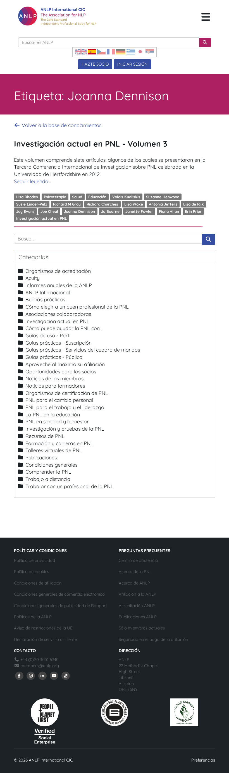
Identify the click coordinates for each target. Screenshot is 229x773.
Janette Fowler (139, 211)
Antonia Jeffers (163, 204)
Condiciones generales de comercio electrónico (59, 594)
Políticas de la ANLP (33, 616)
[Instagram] (31, 675)
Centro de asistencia (138, 560)
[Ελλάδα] (131, 51)
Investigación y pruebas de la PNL (64, 429)
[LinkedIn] (42, 675)
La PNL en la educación (52, 414)
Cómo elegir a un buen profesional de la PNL (77, 307)
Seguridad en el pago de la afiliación (153, 639)
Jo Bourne (110, 211)
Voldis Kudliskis (126, 196)
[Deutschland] (120, 51)
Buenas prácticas (45, 299)
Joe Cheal (49, 211)
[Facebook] (19, 675)
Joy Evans (25, 211)
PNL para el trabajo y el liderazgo (64, 407)
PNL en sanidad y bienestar (57, 421)
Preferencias (203, 760)
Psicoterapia (55, 196)
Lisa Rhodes (27, 196)
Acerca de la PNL (135, 571)
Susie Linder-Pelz (31, 204)
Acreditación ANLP (137, 605)
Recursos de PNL (45, 436)
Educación (97, 196)
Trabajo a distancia (47, 479)
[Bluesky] (65, 675)
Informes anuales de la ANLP (58, 285)
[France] (111, 51)
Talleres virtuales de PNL (53, 450)
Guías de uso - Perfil (48, 335)
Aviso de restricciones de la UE (43, 628)
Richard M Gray (67, 204)
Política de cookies (31, 571)
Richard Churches (102, 204)
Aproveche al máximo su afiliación (65, 364)
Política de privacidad (34, 560)
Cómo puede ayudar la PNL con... (63, 328)
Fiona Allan (169, 211)
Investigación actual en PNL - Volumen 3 (90, 144)
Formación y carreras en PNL (59, 443)
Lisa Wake (133, 204)
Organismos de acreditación (58, 271)
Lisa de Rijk (193, 204)
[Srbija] (149, 51)
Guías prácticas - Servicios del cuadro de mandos (82, 350)
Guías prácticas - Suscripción (58, 343)
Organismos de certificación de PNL (66, 393)
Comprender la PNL (48, 472)
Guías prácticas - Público (53, 357)
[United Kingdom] (81, 51)
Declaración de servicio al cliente (45, 639)
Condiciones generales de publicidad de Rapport (60, 605)
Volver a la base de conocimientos (60, 125)
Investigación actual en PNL (41, 218)
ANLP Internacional (47, 292)
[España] (92, 51)
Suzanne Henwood (162, 196)
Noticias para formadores (55, 386)
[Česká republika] (101, 51)
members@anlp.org (39, 665)
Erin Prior (193, 211)
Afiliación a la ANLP (137, 594)
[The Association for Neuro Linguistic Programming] (57, 16)
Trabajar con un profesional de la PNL (69, 486)
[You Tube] (54, 675)
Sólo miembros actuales (142, 628)
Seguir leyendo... (32, 181)
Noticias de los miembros (54, 378)
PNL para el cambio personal (59, 400)
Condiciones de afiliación (38, 583)
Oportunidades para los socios (60, 371)
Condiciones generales (51, 465)
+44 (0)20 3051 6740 (39, 659)
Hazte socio (95, 64)
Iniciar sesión (132, 64)
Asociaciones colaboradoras (58, 314)
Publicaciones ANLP (138, 616)
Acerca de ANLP (134, 583)
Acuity (32, 278)
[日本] (140, 51)
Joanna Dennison (79, 211)
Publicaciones (41, 457)
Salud (77, 196)
